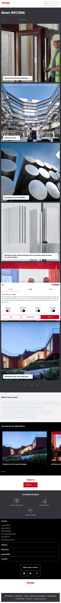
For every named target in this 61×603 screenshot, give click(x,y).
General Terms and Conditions (38, 596)
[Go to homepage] (5, 4)
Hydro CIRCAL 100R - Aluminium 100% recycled (13, 412)
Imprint (26, 596)
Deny (11, 317)
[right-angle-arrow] (24, 385)
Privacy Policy (18, 596)
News (12, 19)
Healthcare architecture (22, 407)
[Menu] (58, 3)
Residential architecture (21, 417)
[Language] (46, 3)
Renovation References (7, 417)
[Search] (50, 3)
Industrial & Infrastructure (33, 412)
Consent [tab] (10, 289)
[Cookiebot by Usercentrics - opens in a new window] (52, 285)
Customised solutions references (50, 403)
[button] (28, 385)
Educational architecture (8, 407)
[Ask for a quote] (54, 3)
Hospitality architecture (36, 407)
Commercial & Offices (19, 403)
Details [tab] (30, 289)
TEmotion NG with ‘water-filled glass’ (14, 464)
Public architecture (46, 412)
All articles (32, 417)
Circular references (6, 403)
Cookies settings (51, 596)
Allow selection (31, 317)
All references (22, 19)
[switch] (23, 311)
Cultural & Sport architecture (33, 403)
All (4, 19)
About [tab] (50, 289)
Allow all (50, 317)
